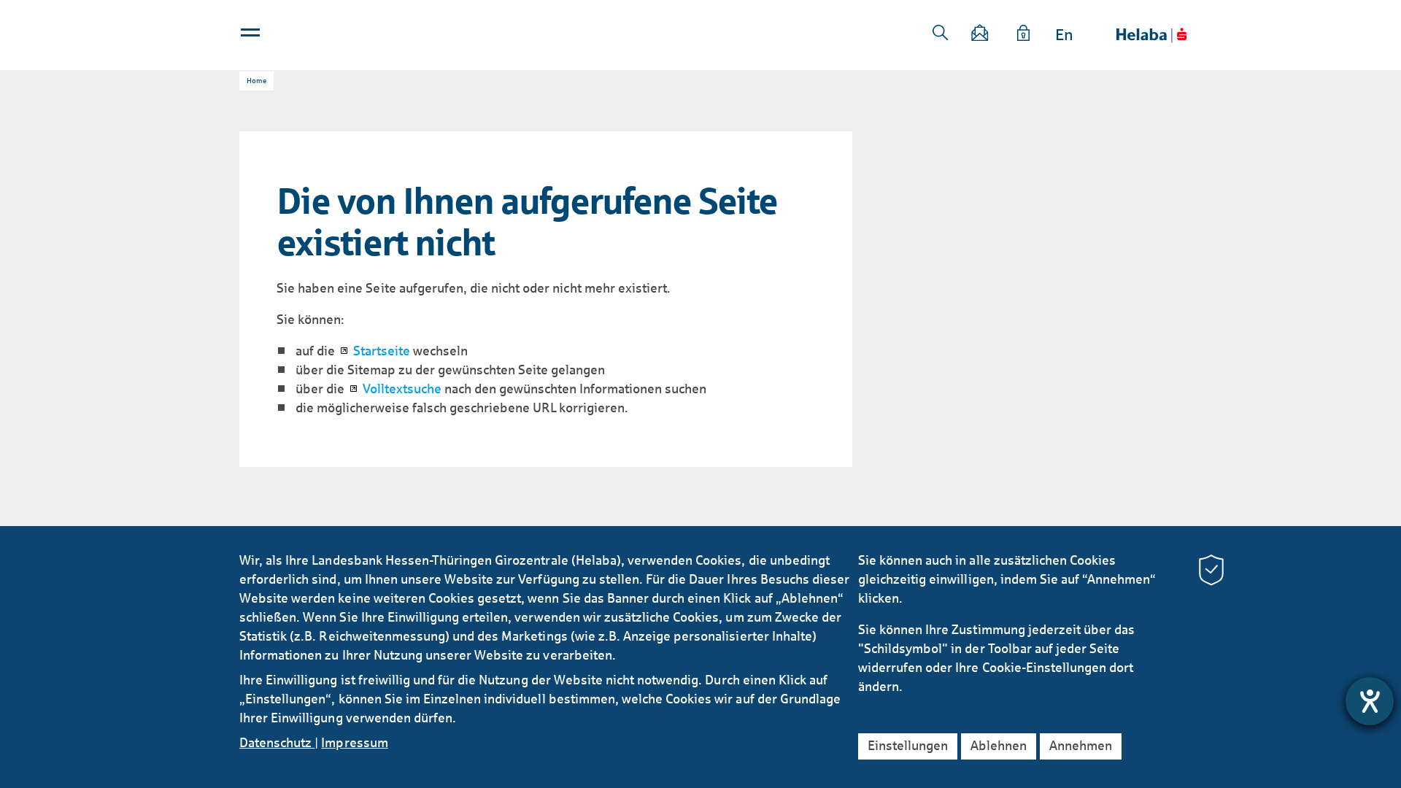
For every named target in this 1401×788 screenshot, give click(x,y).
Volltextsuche (402, 389)
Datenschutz (276, 742)
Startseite (381, 351)
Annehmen (1080, 745)
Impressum (354, 742)
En (1064, 35)
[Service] (1023, 35)
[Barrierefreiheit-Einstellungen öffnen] (1370, 701)
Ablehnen (998, 745)
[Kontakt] (980, 35)
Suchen (940, 33)
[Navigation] (251, 35)
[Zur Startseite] (1151, 35)
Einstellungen (908, 745)
